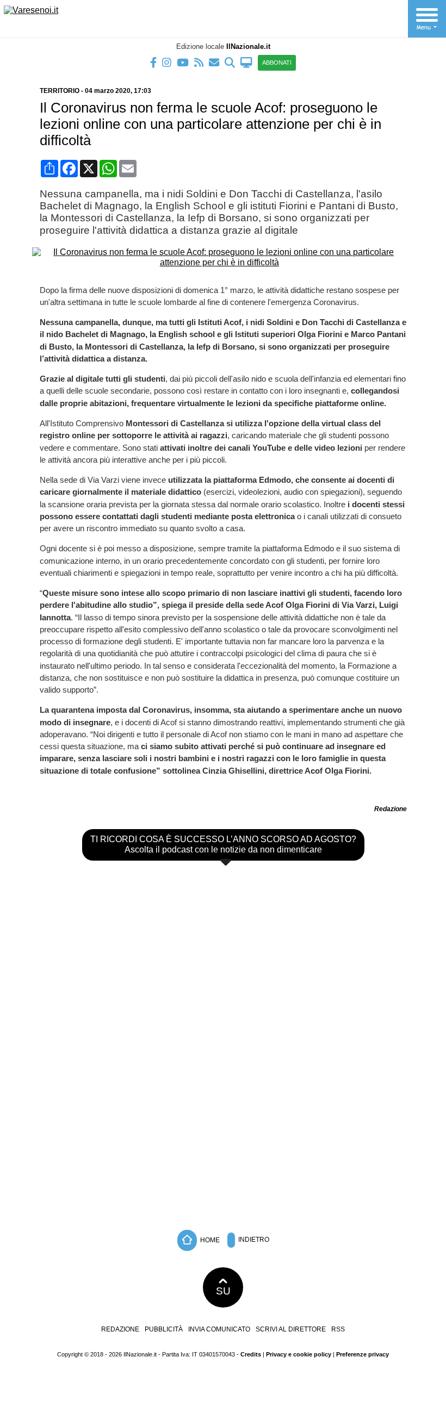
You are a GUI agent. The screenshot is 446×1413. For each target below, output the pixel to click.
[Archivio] (230, 61)
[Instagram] (166, 61)
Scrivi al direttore (291, 1329)
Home (209, 1240)
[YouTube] (183, 61)
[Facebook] (153, 61)
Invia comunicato (219, 1329)
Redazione (120, 1329)
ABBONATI (277, 62)
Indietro (253, 1240)
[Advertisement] (223, 1143)
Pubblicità (164, 1329)
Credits (250, 1354)
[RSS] (198, 61)
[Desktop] (246, 61)
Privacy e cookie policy (298, 1354)
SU (223, 1291)
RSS (338, 1329)
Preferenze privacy (362, 1354)
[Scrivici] (214, 61)
